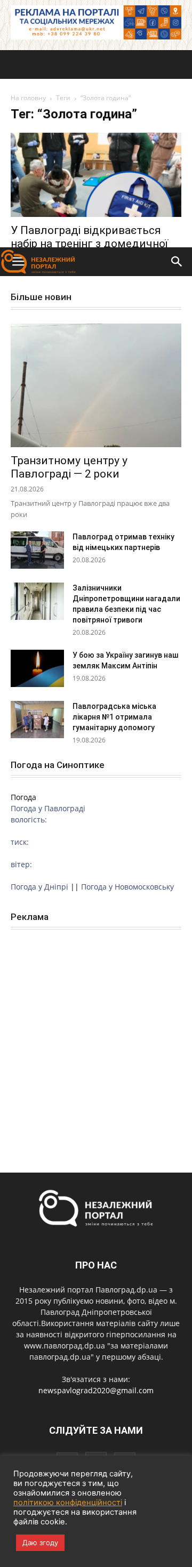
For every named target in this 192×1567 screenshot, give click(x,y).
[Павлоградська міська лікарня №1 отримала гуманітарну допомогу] (37, 719)
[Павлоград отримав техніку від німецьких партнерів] (37, 550)
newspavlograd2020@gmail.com (96, 1390)
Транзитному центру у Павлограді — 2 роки (69, 467)
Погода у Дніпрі (39, 887)
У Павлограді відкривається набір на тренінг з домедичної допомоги (89, 243)
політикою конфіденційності (67, 1502)
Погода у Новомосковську (127, 887)
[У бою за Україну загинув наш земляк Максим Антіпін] (37, 668)
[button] (177, 261)
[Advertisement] (96, 146)
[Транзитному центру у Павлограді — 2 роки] (96, 385)
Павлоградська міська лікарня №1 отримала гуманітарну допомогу (114, 717)
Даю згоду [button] (40, 1542)
